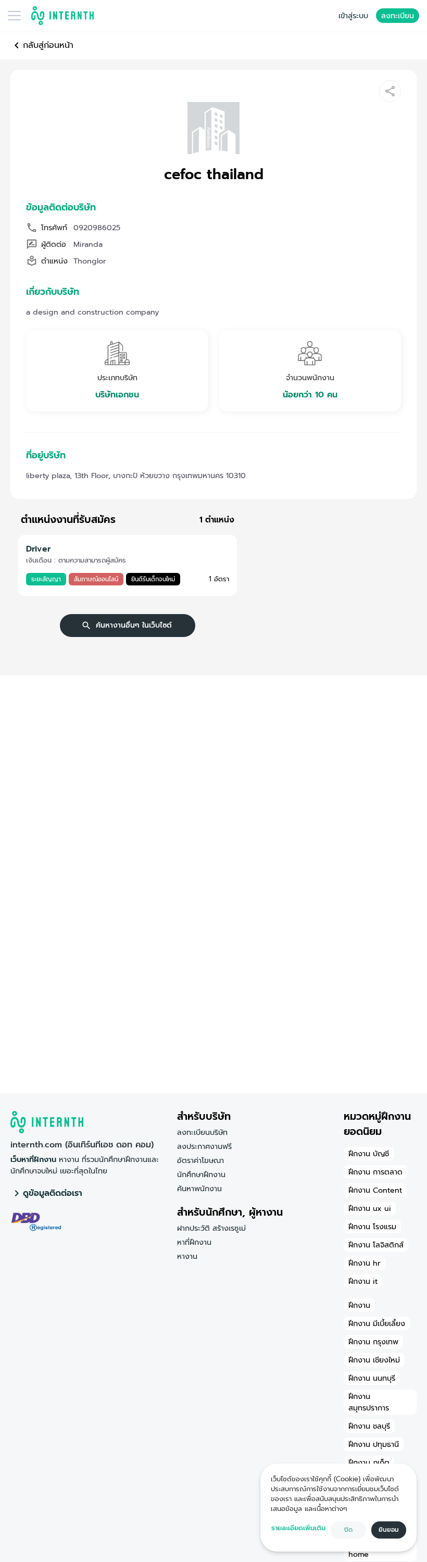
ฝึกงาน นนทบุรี (371, 1378)
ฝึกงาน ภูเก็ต (369, 1462)
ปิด (348, 1529)
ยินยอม (389, 1529)
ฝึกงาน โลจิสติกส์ (376, 1245)
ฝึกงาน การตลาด (375, 1172)
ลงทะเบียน (397, 15)
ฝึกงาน (359, 1305)
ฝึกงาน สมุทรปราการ (368, 1402)
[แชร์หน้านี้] (390, 91)
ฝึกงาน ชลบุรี (369, 1426)
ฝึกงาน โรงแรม (372, 1226)
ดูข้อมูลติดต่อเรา (52, 1193)
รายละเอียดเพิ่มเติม (298, 1528)
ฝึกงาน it (363, 1281)
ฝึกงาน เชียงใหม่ (374, 1360)
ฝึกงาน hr (364, 1263)
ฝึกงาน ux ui (369, 1208)
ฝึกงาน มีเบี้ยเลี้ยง (376, 1323)
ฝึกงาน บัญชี (368, 1153)
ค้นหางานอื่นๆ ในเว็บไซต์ (134, 625)
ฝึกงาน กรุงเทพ (373, 1341)
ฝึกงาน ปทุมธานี (373, 1444)
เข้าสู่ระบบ (353, 15)
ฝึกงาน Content (375, 1190)
